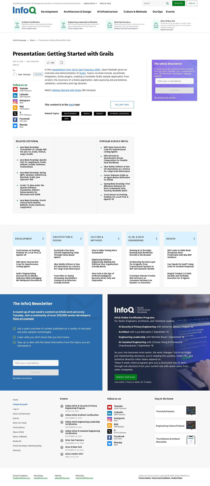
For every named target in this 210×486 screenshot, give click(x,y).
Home (15, 400)
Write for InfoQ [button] (105, 3)
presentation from (61, 69)
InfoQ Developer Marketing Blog (27, 446)
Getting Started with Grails (66, 90)
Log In (16, 409)
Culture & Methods (135, 11)
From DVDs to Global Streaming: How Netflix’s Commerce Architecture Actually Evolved (65, 279)
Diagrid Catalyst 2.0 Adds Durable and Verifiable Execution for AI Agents (179, 275)
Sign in (192, 3)
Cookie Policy (176, 478)
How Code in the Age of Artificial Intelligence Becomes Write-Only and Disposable (103, 277)
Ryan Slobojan (24, 74)
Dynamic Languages (119, 114)
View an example (23, 318)
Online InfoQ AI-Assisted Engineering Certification (82, 432)
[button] (174, 90)
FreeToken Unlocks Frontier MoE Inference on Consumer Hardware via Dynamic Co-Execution (142, 279)
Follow (38, 74)
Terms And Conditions (161, 478)
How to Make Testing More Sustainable (104, 251)
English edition (89, 3)
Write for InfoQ (19, 423)
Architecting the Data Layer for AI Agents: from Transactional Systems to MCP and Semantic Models (142, 265)
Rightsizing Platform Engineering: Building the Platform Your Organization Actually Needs (105, 263)
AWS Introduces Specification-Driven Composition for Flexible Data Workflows (115, 159)
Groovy (99, 114)
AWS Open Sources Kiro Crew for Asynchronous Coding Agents (115, 149)
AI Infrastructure (107, 11)
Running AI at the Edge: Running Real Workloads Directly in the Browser (141, 252)
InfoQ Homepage (19, 40)
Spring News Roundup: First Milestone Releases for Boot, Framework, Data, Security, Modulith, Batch (117, 187)
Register (179, 3)
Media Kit (17, 441)
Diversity (17, 450)
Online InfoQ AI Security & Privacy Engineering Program (81, 407)
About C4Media (20, 436)
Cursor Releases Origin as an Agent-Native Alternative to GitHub (117, 177)
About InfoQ (18, 432)
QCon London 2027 (74, 454)
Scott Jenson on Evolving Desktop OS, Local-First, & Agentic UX (116, 197)
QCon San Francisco (74, 440)
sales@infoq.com (40, 478)
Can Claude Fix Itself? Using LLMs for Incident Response (180, 265)
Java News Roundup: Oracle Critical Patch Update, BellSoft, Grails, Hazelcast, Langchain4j (33, 203)
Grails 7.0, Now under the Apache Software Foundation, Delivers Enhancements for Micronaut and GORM (32, 190)
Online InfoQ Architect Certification (82, 415)
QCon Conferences (21, 414)
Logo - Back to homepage (24, 10)
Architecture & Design (77, 11)
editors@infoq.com (62, 478)
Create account (20, 404)
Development (49, 11)
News (32, 40)
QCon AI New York (73, 447)
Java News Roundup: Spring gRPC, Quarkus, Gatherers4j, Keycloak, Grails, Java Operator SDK (33, 176)
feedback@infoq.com (21, 478)
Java (71, 104)
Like (52, 63)
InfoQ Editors (19, 427)
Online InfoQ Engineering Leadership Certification (82, 423)
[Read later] (61, 63)
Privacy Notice (145, 478)
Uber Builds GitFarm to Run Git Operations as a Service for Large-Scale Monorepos (117, 169)
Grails (82, 73)
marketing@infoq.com (84, 478)
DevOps (158, 11)
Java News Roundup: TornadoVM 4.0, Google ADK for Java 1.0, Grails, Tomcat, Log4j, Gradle (33, 150)
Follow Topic (122, 105)
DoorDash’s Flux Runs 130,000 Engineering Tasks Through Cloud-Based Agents (66, 254)
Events (170, 11)
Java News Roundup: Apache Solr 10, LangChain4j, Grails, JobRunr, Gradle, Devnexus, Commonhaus (33, 163)
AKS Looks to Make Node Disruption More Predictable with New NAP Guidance (179, 254)
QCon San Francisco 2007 (86, 69)
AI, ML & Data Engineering (136, 239)
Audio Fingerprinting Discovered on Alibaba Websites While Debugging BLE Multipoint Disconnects (29, 277)
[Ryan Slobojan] (15, 74)
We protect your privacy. (165, 97)
